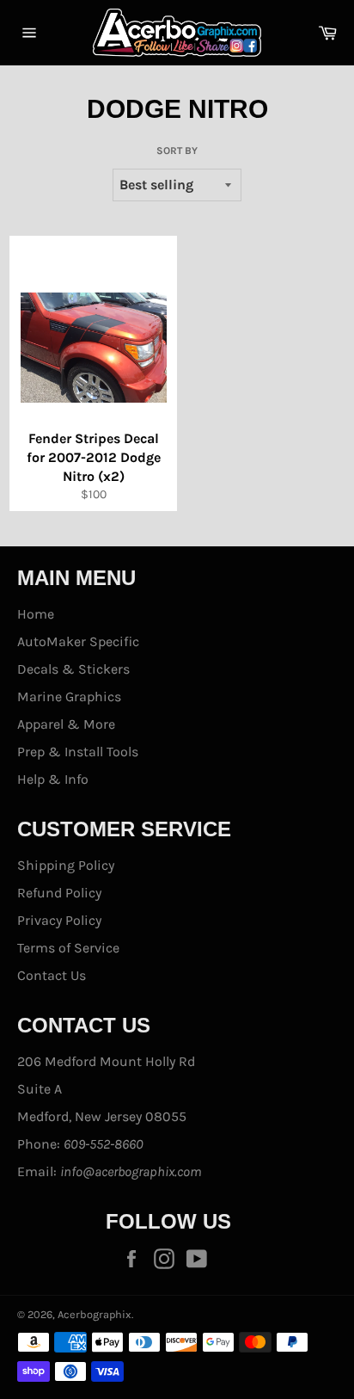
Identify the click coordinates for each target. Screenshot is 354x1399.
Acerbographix (94, 1314)
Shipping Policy (65, 865)
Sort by (177, 151)
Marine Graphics (69, 696)
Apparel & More (66, 724)
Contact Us (51, 975)
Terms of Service (68, 948)
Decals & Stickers (73, 669)
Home (35, 614)
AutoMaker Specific (78, 641)
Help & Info (52, 779)
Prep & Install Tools (77, 751)
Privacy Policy (59, 920)
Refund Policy (59, 892)
